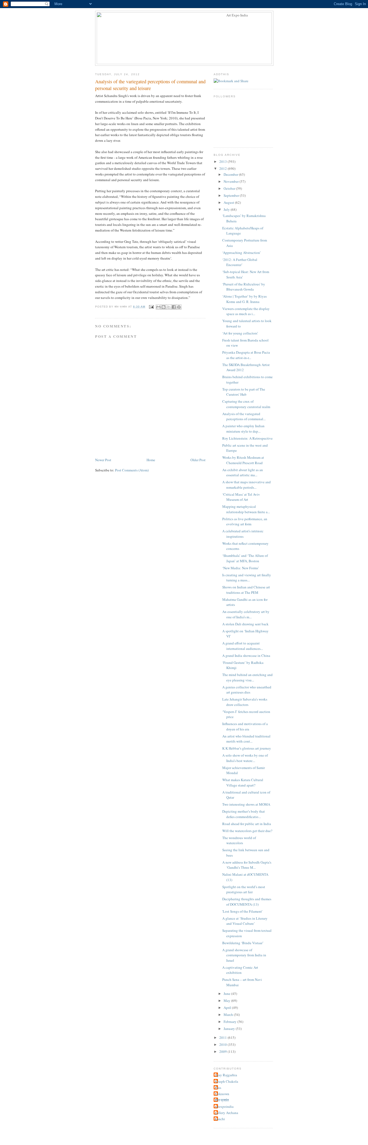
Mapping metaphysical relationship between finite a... (246, 509)
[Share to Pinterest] (179, 307)
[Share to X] (168, 307)
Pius (218, 1087)
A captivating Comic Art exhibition (240, 970)
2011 (223, 1037)
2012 (223, 168)
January (230, 1028)
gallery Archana (226, 1112)
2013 (223, 161)
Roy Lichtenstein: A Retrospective (247, 438)
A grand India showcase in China (246, 655)
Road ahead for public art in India (246, 823)
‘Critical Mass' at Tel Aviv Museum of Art (241, 497)
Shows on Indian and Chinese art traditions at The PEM (246, 590)
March (229, 1014)
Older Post (198, 459)
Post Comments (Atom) (132, 470)
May (227, 1000)
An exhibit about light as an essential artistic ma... (242, 472)
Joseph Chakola (226, 1081)
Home (151, 459)
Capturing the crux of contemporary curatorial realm (246, 404)
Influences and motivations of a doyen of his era (245, 726)
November (231, 181)
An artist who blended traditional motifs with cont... (246, 739)
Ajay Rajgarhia (226, 1074)
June (227, 993)
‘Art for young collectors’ (240, 333)
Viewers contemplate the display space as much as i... (246, 311)
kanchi (220, 1118)
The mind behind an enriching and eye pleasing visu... (247, 677)
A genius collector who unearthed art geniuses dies (246, 690)
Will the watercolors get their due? (247, 830)
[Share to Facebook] (173, 307)
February (230, 1021)
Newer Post (103, 459)
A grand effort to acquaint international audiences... (242, 646)
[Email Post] (151, 306)
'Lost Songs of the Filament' (242, 911)
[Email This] (158, 307)
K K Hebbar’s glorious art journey (246, 748)
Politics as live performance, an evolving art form (244, 521)
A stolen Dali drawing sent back (245, 624)
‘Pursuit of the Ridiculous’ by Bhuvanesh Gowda (243, 287)
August (229, 202)
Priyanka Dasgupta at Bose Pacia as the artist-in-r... (246, 355)
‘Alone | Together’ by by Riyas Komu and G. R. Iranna (244, 299)
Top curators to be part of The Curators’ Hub (243, 392)
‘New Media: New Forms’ (240, 567)
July (227, 209)
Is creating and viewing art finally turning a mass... (246, 577)
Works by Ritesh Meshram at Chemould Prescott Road (243, 460)
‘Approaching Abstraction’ (241, 252)
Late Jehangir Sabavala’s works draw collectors (244, 702)
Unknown (222, 1093)
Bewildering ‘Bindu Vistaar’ (242, 942)
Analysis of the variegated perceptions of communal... (244, 416)
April (228, 1007)
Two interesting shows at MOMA (246, 804)
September (232, 195)
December (231, 174)
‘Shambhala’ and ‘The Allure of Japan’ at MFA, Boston (245, 558)
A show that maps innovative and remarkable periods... (246, 485)
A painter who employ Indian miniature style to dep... (243, 428)
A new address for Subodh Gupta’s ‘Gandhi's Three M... (246, 865)
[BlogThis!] (163, 307)
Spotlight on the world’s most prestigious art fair (243, 889)
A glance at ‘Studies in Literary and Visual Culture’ (245, 921)
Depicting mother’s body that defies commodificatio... (243, 814)
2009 (223, 1051)
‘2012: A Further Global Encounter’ (239, 262)
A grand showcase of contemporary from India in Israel (244, 955)
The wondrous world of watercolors (239, 840)
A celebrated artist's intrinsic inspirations (242, 534)
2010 (223, 1044)
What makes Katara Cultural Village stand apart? (242, 782)
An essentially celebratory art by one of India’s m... (245, 614)
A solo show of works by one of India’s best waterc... (245, 758)
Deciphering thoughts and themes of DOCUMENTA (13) (246, 901)
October (230, 188)
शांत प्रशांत (222, 1100)
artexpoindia (224, 1106)
